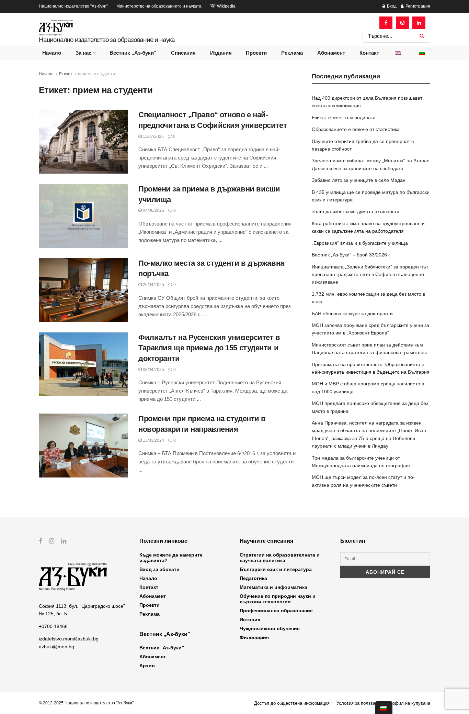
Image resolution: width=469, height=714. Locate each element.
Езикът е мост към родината (344, 117)
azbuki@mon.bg (56, 646)
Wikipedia (226, 6)
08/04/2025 (153, 369)
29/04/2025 (153, 284)
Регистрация (417, 6)
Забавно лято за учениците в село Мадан (358, 180)
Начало (51, 53)
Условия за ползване (358, 703)
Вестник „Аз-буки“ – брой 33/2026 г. (351, 254)
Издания (221, 53)
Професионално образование (276, 610)
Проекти (256, 53)
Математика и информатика (273, 587)
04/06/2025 (153, 210)
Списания (183, 53)
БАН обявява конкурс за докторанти (352, 313)
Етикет (65, 74)
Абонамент (331, 53)
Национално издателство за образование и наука (107, 39)
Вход (391, 6)
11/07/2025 (153, 136)
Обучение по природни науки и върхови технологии (278, 598)
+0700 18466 (53, 626)
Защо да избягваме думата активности (355, 211)
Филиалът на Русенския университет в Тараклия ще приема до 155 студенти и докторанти (209, 348)
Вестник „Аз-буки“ (133, 53)
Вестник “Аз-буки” (161, 647)
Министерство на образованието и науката (159, 6)
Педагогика (253, 578)
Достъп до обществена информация (292, 703)
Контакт (369, 53)
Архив (147, 665)
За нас (83, 53)
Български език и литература (276, 569)
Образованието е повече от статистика (356, 129)
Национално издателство (73, 6)
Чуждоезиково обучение (270, 628)
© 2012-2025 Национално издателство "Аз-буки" (86, 703)
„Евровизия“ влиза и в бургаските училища (360, 243)
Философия (254, 637)
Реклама (292, 53)
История (250, 619)
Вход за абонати (159, 569)
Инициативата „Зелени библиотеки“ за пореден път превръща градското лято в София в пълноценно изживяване (370, 274)
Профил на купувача (408, 703)
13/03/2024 (153, 440)
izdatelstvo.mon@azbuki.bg (69, 638)
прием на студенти (96, 74)
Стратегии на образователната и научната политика (280, 557)
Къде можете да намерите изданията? (171, 557)
